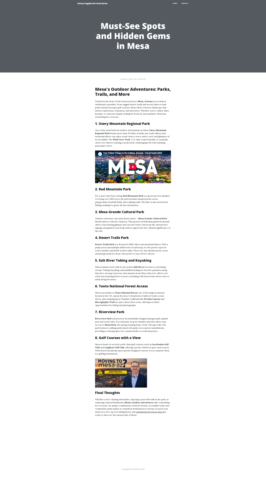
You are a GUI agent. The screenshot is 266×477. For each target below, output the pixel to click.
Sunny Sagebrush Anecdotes (92, 3)
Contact (185, 3)
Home (175, 3)
